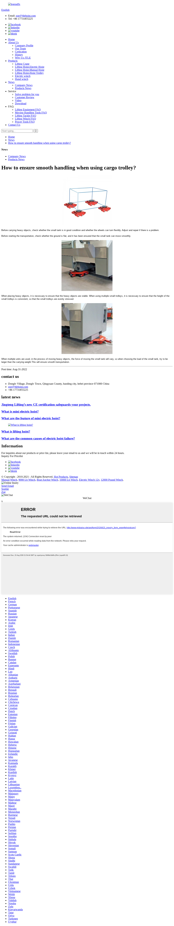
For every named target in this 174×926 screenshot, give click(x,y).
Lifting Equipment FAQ (28, 109)
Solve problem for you (27, 94)
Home (11, 39)
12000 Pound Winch (112, 479)
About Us (13, 42)
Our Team (20, 48)
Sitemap (73, 476)
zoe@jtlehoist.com (26, 15)
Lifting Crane (22, 63)
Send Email (7, 485)
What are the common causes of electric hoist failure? (38, 438)
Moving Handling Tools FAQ (31, 112)
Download (20, 103)
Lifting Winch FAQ (25, 118)
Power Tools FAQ (25, 121)
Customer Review (24, 97)
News (11, 82)
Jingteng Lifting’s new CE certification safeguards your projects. (46, 404)
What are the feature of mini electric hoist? (30, 418)
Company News (23, 85)
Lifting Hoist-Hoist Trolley (29, 73)
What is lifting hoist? (15, 431)
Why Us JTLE (23, 57)
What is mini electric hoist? (20, 411)
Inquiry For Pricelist (12, 456)
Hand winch (21, 79)
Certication (21, 51)
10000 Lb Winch (68, 479)
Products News (23, 88)
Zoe (3, 492)
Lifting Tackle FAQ (25, 115)
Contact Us (14, 124)
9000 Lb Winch (27, 479)
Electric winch (22, 76)
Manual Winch (9, 479)
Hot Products (61, 476)
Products (13, 60)
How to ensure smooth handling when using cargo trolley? (39, 142)
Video (18, 100)
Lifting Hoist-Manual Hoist (29, 69)
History (19, 54)
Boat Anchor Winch (47, 479)
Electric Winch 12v (89, 479)
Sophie (5, 488)
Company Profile (24, 45)
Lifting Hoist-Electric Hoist (29, 66)
